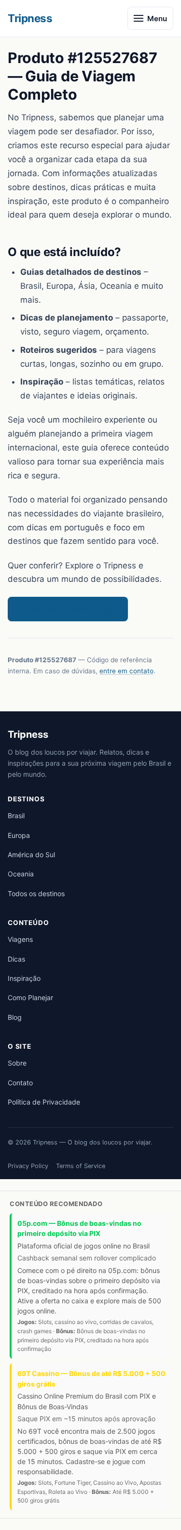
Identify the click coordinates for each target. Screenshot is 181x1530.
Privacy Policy (28, 1166)
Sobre (17, 1063)
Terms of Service (80, 1166)
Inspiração (24, 978)
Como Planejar (30, 997)
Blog (15, 1017)
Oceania (21, 874)
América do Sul (31, 854)
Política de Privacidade (44, 1102)
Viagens (20, 939)
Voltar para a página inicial (67, 609)
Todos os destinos (36, 893)
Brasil (16, 815)
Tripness (30, 18)
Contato (20, 1083)
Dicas (16, 959)
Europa (19, 835)
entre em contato (126, 671)
